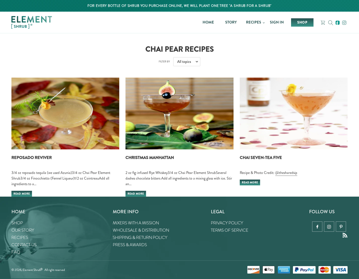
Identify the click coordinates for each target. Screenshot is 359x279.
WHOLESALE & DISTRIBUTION (141, 230)
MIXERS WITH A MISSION (136, 223)
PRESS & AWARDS (130, 245)
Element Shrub (32, 270)
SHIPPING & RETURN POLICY (140, 237)
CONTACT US (24, 245)
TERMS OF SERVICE (229, 230)
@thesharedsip (286, 172)
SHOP (17, 223)
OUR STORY (22, 230)
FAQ (15, 252)
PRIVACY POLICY (227, 223)
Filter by (164, 61)
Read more (22, 194)
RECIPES (19, 237)
